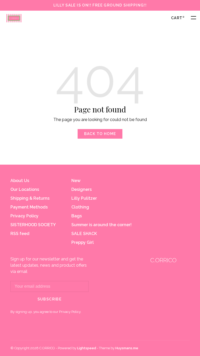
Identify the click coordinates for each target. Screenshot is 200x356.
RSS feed (19, 233)
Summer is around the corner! (101, 224)
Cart (177, 18)
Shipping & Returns (29, 198)
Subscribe (50, 299)
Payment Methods (29, 207)
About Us (19, 180)
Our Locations (24, 189)
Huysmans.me (126, 348)
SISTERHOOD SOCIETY (33, 224)
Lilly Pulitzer (84, 198)
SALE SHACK (84, 233)
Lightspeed (86, 348)
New (75, 180)
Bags (76, 215)
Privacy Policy (24, 215)
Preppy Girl (82, 242)
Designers (81, 189)
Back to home (100, 134)
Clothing (80, 207)
